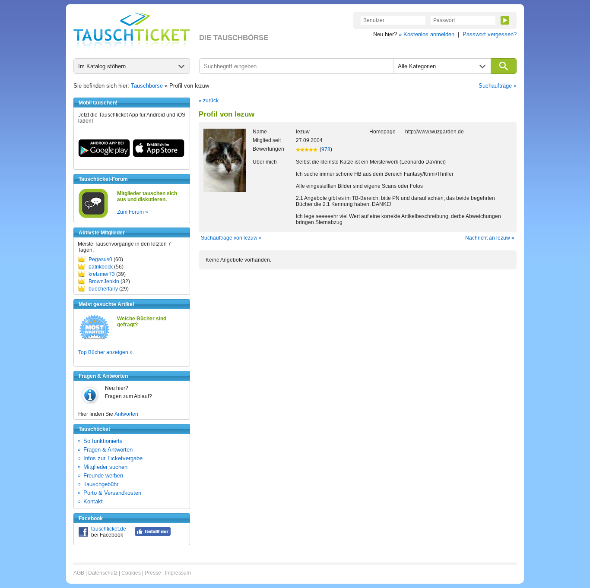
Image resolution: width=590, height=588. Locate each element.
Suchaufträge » (498, 85)
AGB (78, 573)
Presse (153, 573)
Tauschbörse (147, 85)
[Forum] (93, 217)
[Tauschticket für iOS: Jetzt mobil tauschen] (158, 155)
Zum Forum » (132, 212)
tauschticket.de (108, 529)
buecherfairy (103, 289)
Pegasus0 (100, 259)
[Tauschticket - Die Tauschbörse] (131, 31)
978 (325, 149)
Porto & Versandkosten (112, 493)
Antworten (126, 414)
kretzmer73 (102, 274)
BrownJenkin (104, 281)
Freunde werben (103, 475)
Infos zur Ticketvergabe (113, 458)
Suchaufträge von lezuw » (231, 238)
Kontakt (93, 501)
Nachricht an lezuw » (489, 238)
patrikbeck (101, 267)
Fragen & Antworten (108, 449)
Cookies (131, 573)
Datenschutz (102, 573)
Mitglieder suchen (105, 467)
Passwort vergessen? (490, 34)
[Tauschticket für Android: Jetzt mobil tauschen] (104, 155)
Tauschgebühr (100, 484)
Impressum (178, 573)
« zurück (209, 101)
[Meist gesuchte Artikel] (94, 339)
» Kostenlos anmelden (426, 34)
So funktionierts (103, 441)
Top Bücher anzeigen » (105, 352)
